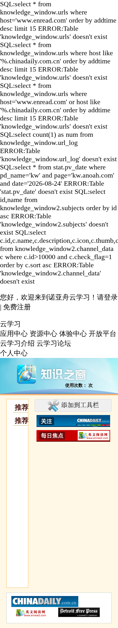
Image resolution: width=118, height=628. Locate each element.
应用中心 (14, 334)
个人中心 (14, 353)
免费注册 (17, 307)
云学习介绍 (17, 343)
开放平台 (102, 334)
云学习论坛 (54, 343)
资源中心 (43, 334)
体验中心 (73, 334)
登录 (111, 297)
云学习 (10, 324)
